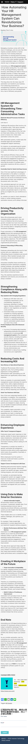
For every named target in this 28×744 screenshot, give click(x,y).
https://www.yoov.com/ (8, 691)
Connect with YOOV (8, 675)
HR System (9, 703)
